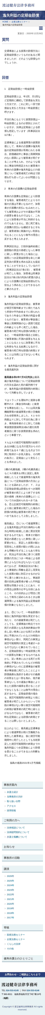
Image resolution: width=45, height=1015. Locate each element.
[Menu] (41, 28)
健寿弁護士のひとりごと (19, 958)
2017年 (10, 917)
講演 (6, 868)
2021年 (10, 899)
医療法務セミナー (16, 934)
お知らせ (9, 846)
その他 (10, 948)
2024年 (10, 885)
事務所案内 (10, 784)
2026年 (10, 876)
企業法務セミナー (16, 939)
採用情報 (11, 810)
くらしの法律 (13, 944)
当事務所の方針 (15, 796)
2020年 (10, 903)
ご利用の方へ (12, 820)
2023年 (10, 890)
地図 (6, 998)
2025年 (10, 880)
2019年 (10, 908)
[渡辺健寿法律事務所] (18, 4)
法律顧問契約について (18, 832)
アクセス (11, 806)
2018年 (10, 913)
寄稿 (6, 927)
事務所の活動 (12, 857)
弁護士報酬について (17, 836)
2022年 (10, 894)
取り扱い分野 (13, 801)
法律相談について (16, 827)
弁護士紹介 (12, 792)
